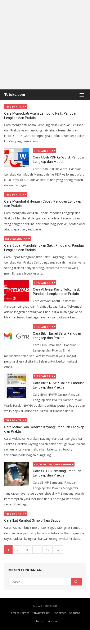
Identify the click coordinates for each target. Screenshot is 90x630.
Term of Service (19, 613)
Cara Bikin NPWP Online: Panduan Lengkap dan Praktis (59, 385)
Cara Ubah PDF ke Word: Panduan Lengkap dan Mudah (59, 159)
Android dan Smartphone (52, 464)
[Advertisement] (45, 44)
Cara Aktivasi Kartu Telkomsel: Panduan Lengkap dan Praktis (56, 291)
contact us (38, 621)
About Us (75, 613)
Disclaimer (59, 613)
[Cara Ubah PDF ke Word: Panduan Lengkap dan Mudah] (16, 158)
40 (47, 550)
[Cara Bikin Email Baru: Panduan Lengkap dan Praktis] (16, 336)
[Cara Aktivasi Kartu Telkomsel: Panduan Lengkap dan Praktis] (16, 291)
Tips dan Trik (14, 106)
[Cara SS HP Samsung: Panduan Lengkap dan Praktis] (16, 474)
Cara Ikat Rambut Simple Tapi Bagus (32, 520)
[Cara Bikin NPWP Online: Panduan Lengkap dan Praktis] (16, 386)
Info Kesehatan (16, 238)
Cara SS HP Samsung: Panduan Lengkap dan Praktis (57, 473)
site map (53, 621)
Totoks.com (14, 94)
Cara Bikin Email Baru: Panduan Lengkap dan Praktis (57, 335)
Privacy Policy (41, 613)
